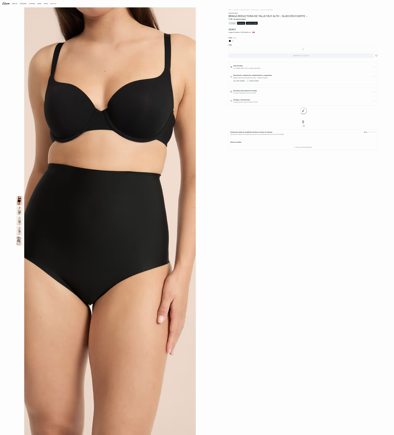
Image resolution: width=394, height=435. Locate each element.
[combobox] (303, 49)
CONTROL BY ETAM (233, 13)
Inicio (230, 10)
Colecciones (255, 10)
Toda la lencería (245, 10)
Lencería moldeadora (267, 10)
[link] (14, 3)
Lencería (236, 10)
